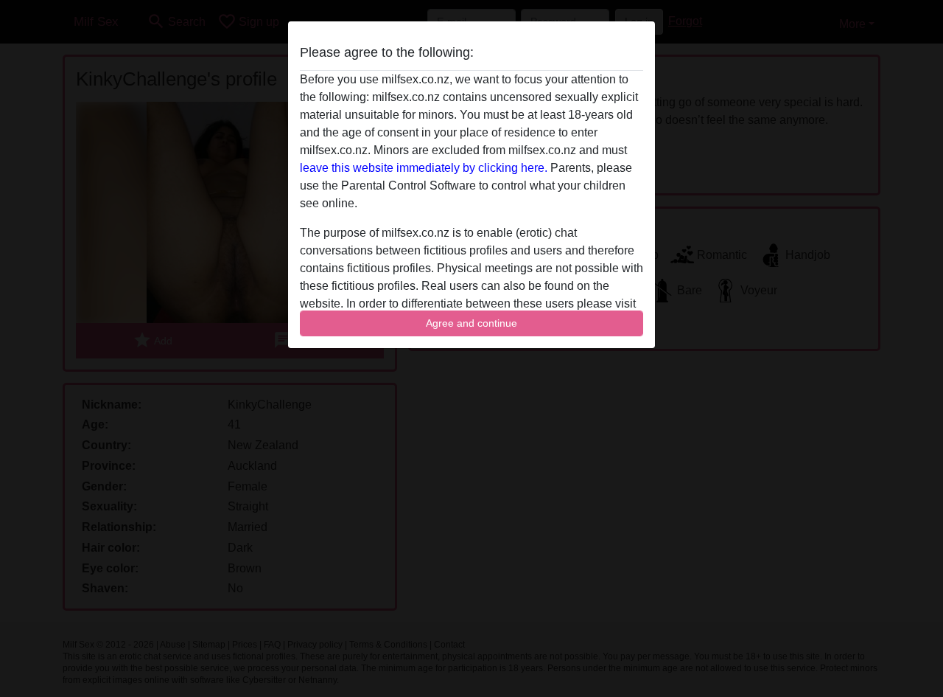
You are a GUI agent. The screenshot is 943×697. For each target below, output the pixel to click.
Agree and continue (471, 323)
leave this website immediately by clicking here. (423, 168)
